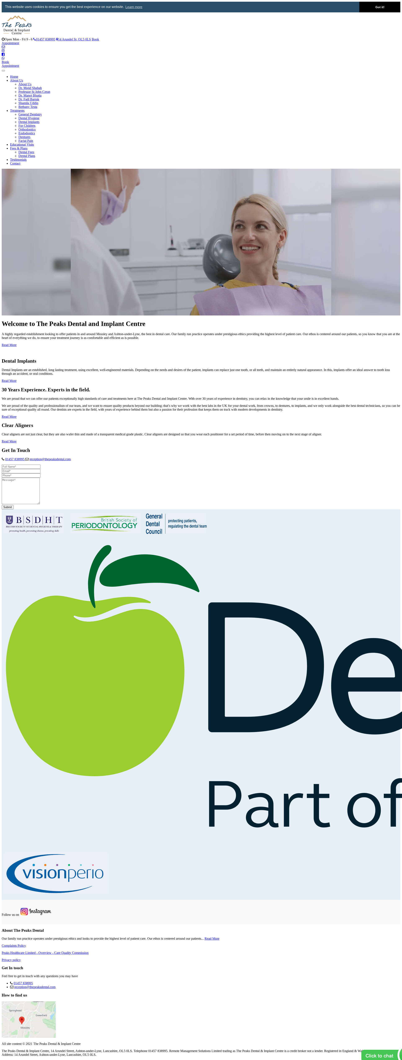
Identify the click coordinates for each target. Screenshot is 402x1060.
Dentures (24, 137)
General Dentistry (30, 114)
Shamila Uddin (28, 103)
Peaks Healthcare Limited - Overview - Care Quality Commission (45, 953)
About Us (16, 80)
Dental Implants (28, 122)
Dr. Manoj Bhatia (29, 95)
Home (14, 76)
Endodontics (26, 133)
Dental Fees (26, 152)
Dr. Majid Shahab (30, 88)
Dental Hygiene (28, 118)
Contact (15, 163)
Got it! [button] (379, 7)
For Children (26, 125)
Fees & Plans (18, 148)
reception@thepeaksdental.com (50, 459)
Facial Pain (25, 141)
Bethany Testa (27, 107)
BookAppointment (10, 63)
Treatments (17, 110)
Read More (9, 345)
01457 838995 (15, 459)
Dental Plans (26, 156)
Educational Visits (22, 144)
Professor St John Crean (34, 91)
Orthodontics (27, 129)
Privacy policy (11, 960)
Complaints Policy (14, 945)
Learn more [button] (133, 7)
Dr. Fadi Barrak (28, 99)
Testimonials (18, 159)
